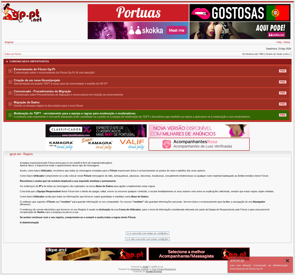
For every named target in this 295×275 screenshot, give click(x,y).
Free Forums (158, 269)
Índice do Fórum (13, 54)
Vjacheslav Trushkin (139, 269)
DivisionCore (170, 269)
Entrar (287, 42)
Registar (9, 42)
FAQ (279, 42)
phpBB (145, 267)
